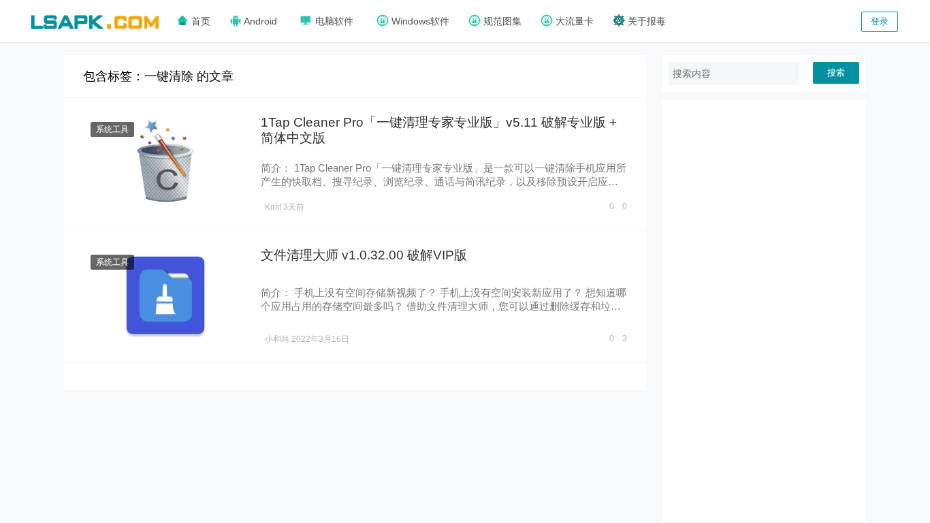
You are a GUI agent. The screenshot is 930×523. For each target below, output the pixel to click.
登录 (879, 21)
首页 (199, 21)
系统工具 (112, 129)
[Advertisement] (764, 311)
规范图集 (501, 21)
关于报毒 (645, 21)
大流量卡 (573, 21)
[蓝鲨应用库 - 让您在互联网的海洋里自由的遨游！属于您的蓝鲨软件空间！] (94, 20)
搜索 (836, 72)
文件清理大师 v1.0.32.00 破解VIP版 (364, 255)
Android (259, 21)
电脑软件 (332, 21)
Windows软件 (419, 21)
